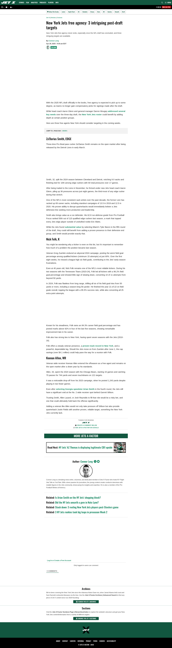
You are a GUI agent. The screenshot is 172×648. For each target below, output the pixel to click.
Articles (53, 17)
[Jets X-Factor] (9, 2)
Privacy (88, 641)
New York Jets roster (92, 114)
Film (27, 2)
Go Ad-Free (167, 7)
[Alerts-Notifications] (6, 7)
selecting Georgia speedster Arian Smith (75, 389)
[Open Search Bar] (162, 2)
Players (51, 2)
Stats (98, 12)
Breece (92, 12)
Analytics (34, 2)
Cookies (102, 641)
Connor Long (54, 41)
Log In (159, 7)
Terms (95, 641)
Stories (21, 2)
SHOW (64, 131)
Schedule (84, 12)
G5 (78, 12)
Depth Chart (71, 12)
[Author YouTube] (98, 461)
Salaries (110, 12)
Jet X (48, 17)
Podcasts (43, 2)
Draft (123, 12)
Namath (117, 12)
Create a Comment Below (87, 425)
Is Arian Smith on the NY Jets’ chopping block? (78, 497)
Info (57, 2)
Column (59, 17)
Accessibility (111, 641)
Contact (65, 641)
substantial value (73, 227)
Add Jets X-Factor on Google (87, 427)
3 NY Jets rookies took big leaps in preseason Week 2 (81, 512)
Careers (73, 641)
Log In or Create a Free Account (59, 560)
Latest (63, 12)
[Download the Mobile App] (2, 7)
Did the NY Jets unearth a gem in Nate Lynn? (77, 502)
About (58, 641)
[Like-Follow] (11, 7)
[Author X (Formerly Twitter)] (95, 461)
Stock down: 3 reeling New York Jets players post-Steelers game (86, 507)
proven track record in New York (98, 346)
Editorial (81, 641)
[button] (168, 2)
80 (104, 12)
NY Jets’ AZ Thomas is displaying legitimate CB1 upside (85, 447)
